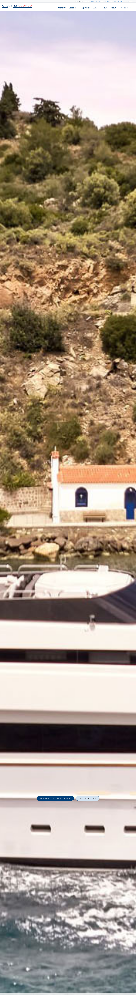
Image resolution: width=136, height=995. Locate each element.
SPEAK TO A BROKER (87, 798)
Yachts (61, 7)
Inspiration (85, 7)
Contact (124, 7)
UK (96, 2)
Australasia (129, 2)
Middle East (108, 2)
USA (92, 2)
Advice (96, 7)
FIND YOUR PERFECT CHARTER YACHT (55, 798)
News (105, 7)
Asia (115, 2)
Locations (73, 7)
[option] (68, 497)
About (113, 7)
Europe (101, 2)
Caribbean (121, 2)
